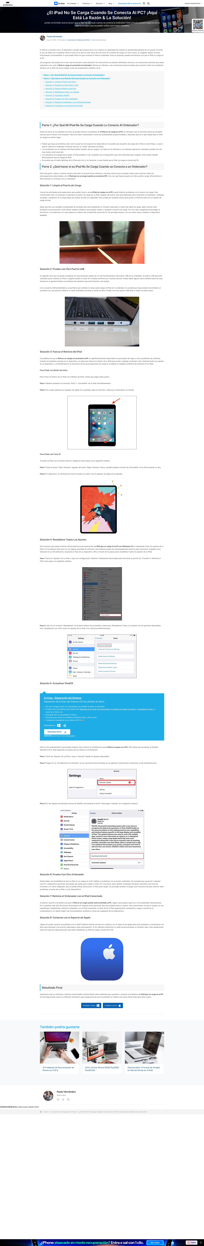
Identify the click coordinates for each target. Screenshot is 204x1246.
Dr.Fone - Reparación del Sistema (62, 698)
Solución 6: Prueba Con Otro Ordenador (61, 99)
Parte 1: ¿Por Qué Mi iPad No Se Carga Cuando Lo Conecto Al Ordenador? (74, 75)
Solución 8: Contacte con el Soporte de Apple (64, 106)
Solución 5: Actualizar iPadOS (57, 95)
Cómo (46, 1112)
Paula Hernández (54, 36)
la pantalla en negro (145, 709)
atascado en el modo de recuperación (94, 709)
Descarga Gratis (54, 732)
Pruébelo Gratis (89, 1005)
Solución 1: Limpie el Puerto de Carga (60, 82)
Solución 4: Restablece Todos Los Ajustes (62, 92)
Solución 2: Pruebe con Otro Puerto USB (61, 85)
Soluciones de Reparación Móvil (79, 40)
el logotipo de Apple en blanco (123, 709)
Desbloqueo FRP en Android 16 (129, 3)
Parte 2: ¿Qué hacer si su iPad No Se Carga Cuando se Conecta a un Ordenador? (77, 78)
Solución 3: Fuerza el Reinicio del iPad (60, 88)
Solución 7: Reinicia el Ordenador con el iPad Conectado (68, 102)
